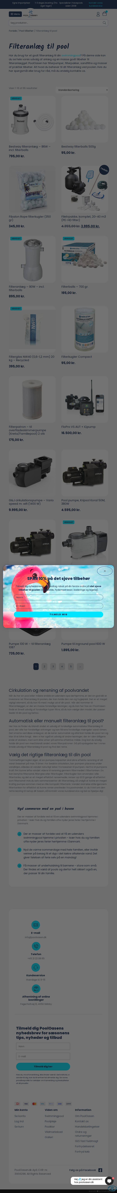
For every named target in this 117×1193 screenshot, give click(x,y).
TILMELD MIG (58, 614)
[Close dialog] (105, 571)
